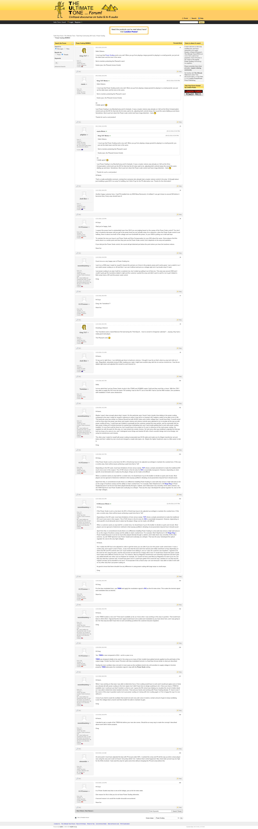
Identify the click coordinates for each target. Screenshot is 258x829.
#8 (180, 324)
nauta (83, 84)
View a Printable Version (83, 817)
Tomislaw (83, 389)
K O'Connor (83, 227)
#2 (180, 75)
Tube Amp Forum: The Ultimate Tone (64, 36)
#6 (180, 257)
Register (78, 22)
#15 (180, 608)
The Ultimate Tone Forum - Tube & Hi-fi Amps (73, 824)
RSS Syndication (125, 824)
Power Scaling (101, 36)
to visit (194, 78)
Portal (186, 18)
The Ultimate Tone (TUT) (192, 54)
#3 (180, 126)
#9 (180, 352)
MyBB (61, 826)
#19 (180, 753)
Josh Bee (83, 199)
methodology (193, 61)
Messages (60, 49)
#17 (180, 676)
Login (71, 22)
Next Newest (89, 811)
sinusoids (83, 761)
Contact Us (57, 824)
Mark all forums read (113, 824)
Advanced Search (60, 66)
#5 (180, 218)
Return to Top (91, 824)
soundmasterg (83, 266)
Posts (59, 54)
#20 (180, 782)
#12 (180, 454)
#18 (180, 714)
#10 (180, 380)
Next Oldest (80, 811)
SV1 (141, 470)
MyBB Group (73, 826)
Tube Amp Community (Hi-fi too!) (85, 36)
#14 (180, 580)
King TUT (83, 56)
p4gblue (83, 135)
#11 (180, 407)
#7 (180, 295)
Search (194, 18)
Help (201, 18)
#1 (180, 47)
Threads (66, 54)
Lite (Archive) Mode (101, 824)
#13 (180, 498)
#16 (180, 647)
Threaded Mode (177, 43)
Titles (67, 49)
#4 (180, 190)
